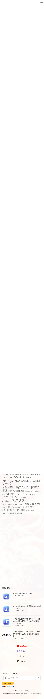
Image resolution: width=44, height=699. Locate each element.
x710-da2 (28, 494)
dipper (25, 477)
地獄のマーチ (5, 513)
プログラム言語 (6, 507)
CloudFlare (35, 474)
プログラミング (19, 504)
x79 (23, 494)
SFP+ (32, 491)
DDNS (17, 477)
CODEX (5, 478)
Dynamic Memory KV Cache (22, 593)
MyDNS (9, 487)
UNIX (3, 494)
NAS (4, 490)
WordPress (12, 693)
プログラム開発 (15, 507)
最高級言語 (13, 513)
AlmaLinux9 (5, 474)
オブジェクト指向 (10, 497)
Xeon (33, 494)
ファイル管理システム (8, 504)
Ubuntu (37, 491)
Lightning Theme (22, 693)
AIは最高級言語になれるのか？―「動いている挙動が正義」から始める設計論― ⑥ (27, 634)
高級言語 (19, 513)
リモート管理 (7, 510)
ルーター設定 (19, 510)
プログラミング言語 (32, 504)
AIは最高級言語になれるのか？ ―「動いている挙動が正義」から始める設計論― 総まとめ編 (27, 621)
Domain (32, 478)
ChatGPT (18, 474)
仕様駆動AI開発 (30, 510)
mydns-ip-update (27, 487)
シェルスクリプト (15, 500)
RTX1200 (27, 491)
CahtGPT (11, 474)
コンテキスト (22, 497)
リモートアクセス (27, 507)
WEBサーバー (14, 493)
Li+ (3, 487)
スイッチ (31, 501)
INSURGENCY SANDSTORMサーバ (21, 482)
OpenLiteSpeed (16, 490)
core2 (11, 478)
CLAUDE (25, 474)
